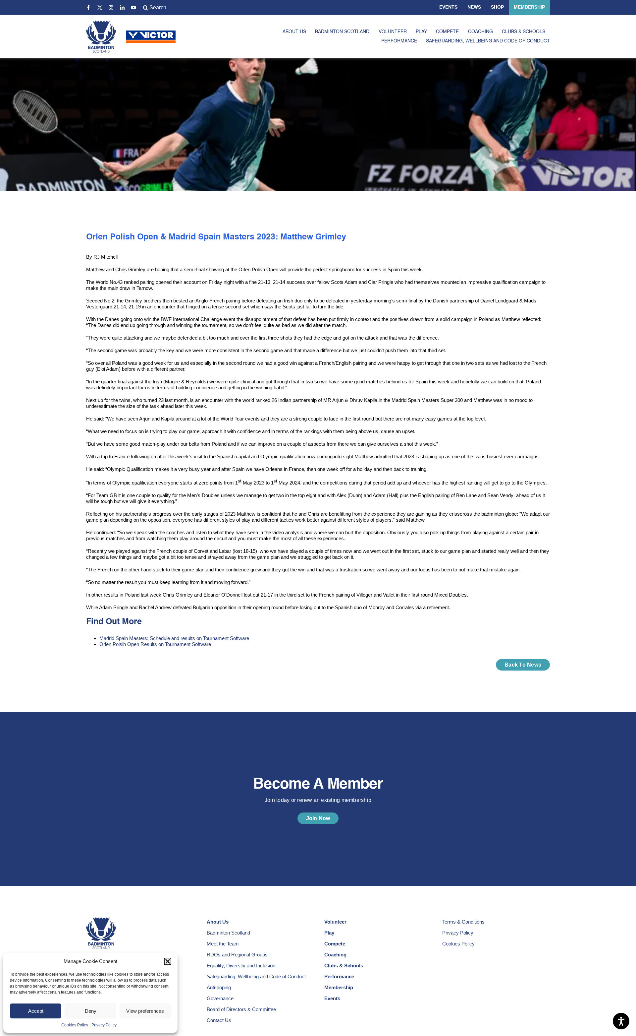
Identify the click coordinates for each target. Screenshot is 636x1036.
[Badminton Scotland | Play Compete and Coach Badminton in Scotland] (101, 23)
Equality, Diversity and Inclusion (241, 965)
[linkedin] (122, 7)
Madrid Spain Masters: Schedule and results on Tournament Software (174, 638)
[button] (167, 961)
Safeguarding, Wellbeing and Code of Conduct (256, 976)
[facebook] (88, 7)
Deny (90, 1011)
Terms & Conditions (463, 922)
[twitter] (99, 7)
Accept (35, 1011)
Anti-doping (219, 987)
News (474, 7)
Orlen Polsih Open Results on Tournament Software (155, 644)
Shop (497, 7)
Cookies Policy (74, 1025)
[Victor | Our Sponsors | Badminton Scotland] (151, 33)
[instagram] (111, 7)
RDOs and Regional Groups (237, 954)
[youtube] (133, 7)
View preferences (145, 1011)
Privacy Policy (104, 1025)
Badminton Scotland (228, 933)
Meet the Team (223, 943)
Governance (220, 998)
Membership (529, 7)
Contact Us (219, 1020)
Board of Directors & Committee (241, 1009)
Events (448, 7)
